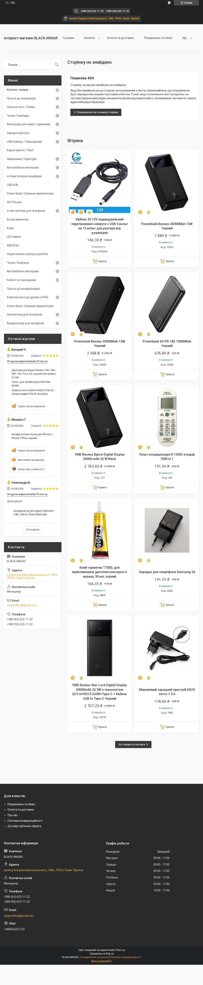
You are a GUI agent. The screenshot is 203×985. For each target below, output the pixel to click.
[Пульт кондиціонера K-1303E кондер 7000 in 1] (167, 417)
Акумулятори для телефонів (25, 323)
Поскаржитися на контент (94, 957)
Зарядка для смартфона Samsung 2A (167, 572)
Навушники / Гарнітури (21, 159)
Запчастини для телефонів (24, 314)
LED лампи (14, 236)
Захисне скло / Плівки (21, 107)
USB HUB (12, 185)
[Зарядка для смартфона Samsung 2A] (167, 530)
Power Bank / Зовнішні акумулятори (30, 193)
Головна (68, 37)
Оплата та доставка (120, 37)
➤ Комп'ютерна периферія (24, 176)
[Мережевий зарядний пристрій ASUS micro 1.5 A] (167, 648)
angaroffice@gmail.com (22, 605)
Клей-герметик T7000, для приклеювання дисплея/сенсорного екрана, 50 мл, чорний (99, 572)
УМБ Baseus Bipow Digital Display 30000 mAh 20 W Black (99, 457)
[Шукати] (56, 64)
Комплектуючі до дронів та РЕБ (27, 297)
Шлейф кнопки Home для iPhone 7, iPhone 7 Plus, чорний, (32, 436)
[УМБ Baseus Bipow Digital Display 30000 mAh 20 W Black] (99, 417)
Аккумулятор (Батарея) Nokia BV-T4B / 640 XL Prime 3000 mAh (34, 512)
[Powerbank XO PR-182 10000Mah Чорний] (167, 304)
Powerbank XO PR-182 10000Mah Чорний (167, 344)
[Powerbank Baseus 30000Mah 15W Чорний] (99, 304)
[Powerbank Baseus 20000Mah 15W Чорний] (167, 182)
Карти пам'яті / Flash (20, 150)
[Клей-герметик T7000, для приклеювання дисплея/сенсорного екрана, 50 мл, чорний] (99, 530)
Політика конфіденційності (25, 820)
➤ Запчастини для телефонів (26, 210)
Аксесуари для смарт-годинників (28, 124)
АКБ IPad (13, 245)
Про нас (13, 815)
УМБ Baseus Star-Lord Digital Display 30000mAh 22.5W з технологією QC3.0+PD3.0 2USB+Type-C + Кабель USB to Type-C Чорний (99, 691)
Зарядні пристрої (18, 133)
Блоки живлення (18, 219)
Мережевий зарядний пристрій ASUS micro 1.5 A (167, 692)
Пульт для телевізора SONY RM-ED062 (31, 383)
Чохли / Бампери (18, 115)
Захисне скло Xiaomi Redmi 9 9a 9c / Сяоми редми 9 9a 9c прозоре (33, 392)
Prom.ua (120, 950)
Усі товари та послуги (131, 744)
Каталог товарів (17, 89)
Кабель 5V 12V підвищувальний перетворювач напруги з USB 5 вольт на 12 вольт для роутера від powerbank (99, 226)
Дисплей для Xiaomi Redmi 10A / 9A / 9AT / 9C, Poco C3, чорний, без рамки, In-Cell (34, 374)
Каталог (89, 37)
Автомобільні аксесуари (23, 167)
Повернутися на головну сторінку (97, 112)
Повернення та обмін (158, 37)
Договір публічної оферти (24, 826)
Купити (102, 261)
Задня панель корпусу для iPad (27, 254)
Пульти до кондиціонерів (23, 288)
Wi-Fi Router (14, 202)
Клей (10, 228)
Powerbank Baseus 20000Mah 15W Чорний (166, 226)
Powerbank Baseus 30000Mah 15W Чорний (99, 344)
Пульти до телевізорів (21, 98)
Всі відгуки (32, 529)
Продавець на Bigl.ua (102, 953)
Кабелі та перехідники (21, 280)
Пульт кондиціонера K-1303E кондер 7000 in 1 (167, 457)
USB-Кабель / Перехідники (24, 141)
